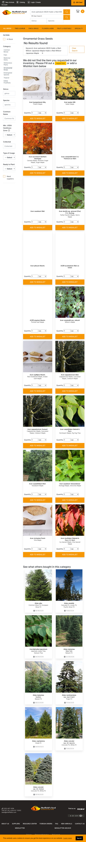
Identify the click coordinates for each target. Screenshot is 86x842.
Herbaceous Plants (8, 64)
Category (7, 46)
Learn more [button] (67, 838)
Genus (5, 89)
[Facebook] (78, 809)
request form (60, 63)
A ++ (76, 816)
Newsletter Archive (63, 828)
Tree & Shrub (20, 28)
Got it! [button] (79, 838)
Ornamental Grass (8, 69)
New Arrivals (66, 824)
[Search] (66, 11)
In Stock (10, 39)
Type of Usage (9, 153)
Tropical (6, 78)
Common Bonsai (7, 51)
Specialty (79, 28)
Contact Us (80, 824)
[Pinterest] (80, 809)
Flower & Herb (48, 28)
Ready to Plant (9, 164)
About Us (5, 824)
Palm (5, 55)
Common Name (6, 113)
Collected (7, 142)
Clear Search (37, 16)
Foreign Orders (46, 824)
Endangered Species (8, 74)
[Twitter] (83, 809)
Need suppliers (10, 177)
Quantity (27, 113)
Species (6, 100)
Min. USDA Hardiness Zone (7, 128)
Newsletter (20, 828)
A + (73, 816)
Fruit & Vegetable (64, 28)
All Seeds (7, 28)
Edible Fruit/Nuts (7, 82)
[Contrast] (81, 815)
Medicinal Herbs (7, 59)
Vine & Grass (33, 28)
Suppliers (16, 824)
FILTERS (6, 35)
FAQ (56, 824)
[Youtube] (82, 809)
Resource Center (30, 824)
